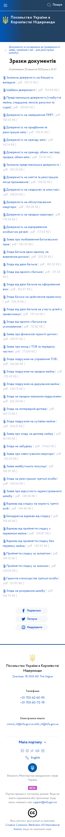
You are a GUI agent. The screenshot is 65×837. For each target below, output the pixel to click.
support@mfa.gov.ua (45, 802)
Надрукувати (34, 627)
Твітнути (32, 619)
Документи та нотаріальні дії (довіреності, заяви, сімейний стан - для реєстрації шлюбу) (34, 50)
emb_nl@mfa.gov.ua (46, 724)
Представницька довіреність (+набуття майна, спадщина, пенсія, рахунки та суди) (32, 102)
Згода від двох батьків (33, 264)
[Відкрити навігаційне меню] (5, 5)
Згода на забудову (31, 446)
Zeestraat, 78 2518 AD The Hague (32, 676)
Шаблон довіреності (32, 90)
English (35, 757)
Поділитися (34, 610)
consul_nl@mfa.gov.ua (20, 724)
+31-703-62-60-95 (32, 697)
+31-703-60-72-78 (32, 702)
